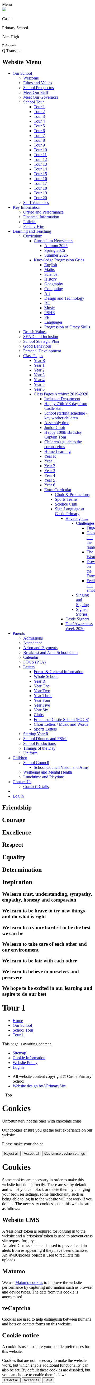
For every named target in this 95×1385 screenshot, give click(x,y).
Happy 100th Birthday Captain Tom (63, 434)
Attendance (32, 643)
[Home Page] (4, 9)
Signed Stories (82, 611)
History (50, 279)
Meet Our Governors (40, 97)
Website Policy (25, 1062)
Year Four (42, 700)
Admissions (33, 638)
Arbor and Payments (40, 647)
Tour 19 (40, 193)
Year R (39, 360)
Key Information (26, 207)
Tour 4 (39, 121)
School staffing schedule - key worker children (65, 415)
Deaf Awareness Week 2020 (79, 626)
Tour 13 (40, 164)
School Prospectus (38, 87)
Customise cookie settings (64, 1153)
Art (47, 293)
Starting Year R (36, 734)
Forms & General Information (58, 671)
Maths (49, 269)
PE (46, 317)
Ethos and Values (37, 83)
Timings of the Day (39, 748)
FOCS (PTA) (34, 662)
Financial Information (41, 217)
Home (18, 1020)
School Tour (33, 102)
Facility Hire (33, 226)
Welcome (31, 78)
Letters (29, 667)
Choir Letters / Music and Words (61, 724)
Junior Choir (54, 427)
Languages (53, 322)
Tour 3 (39, 116)
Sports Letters (45, 729)
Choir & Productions (72, 494)
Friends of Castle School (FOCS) (61, 719)
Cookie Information (29, 1058)
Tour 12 (40, 159)
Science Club (66, 504)
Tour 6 (39, 130)
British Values (34, 331)
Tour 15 (40, 174)
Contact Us (22, 781)
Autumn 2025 (56, 245)
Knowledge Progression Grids (59, 260)
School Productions (39, 743)
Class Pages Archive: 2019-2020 (61, 394)
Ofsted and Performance (43, 212)
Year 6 (39, 389)
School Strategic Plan (41, 341)
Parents (19, 633)
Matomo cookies (29, 1282)
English (50, 264)
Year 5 (39, 384)
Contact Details (36, 786)
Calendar (30, 657)
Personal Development (42, 351)
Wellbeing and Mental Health (47, 772)
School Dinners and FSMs (45, 738)
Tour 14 (40, 169)
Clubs (39, 714)
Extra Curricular (57, 489)
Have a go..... (76, 518)
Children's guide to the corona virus (63, 444)
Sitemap (19, 1053)
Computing (53, 288)
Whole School (46, 676)
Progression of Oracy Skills (67, 327)
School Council (36, 762)
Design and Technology (64, 298)
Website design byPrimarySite (39, 1086)
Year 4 (39, 379)
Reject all (11, 1153)
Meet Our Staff (35, 92)
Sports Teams (66, 499)
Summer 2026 (56, 255)
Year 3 (39, 375)
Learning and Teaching (32, 231)
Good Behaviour (37, 346)
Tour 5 (39, 126)
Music (49, 308)
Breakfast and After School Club (50, 652)
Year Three (43, 695)
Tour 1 (39, 107)
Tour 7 (39, 135)
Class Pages (33, 355)
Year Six (41, 710)
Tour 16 (40, 178)
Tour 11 (40, 154)
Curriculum (32, 236)
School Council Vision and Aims (61, 767)
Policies (29, 221)
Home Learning (57, 451)
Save (48, 1380)
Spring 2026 (54, 250)
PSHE (49, 312)
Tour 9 (39, 145)
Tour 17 (40, 183)
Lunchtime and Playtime (43, 777)
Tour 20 (40, 197)
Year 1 (39, 365)
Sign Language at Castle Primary (69, 511)
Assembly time (56, 422)
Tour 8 (39, 140)
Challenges (85, 523)
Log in (18, 796)
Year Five (42, 705)
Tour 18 (40, 188)
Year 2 (39, 370)
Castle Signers (77, 619)
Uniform (30, 753)
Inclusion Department (62, 399)
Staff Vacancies (36, 202)
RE (47, 303)
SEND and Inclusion (40, 336)
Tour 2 (39, 111)
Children (20, 758)
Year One (42, 686)
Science (50, 274)
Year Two (42, 691)
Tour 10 (40, 150)
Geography (53, 284)
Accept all (31, 1153)
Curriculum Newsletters (53, 241)
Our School (22, 73)
